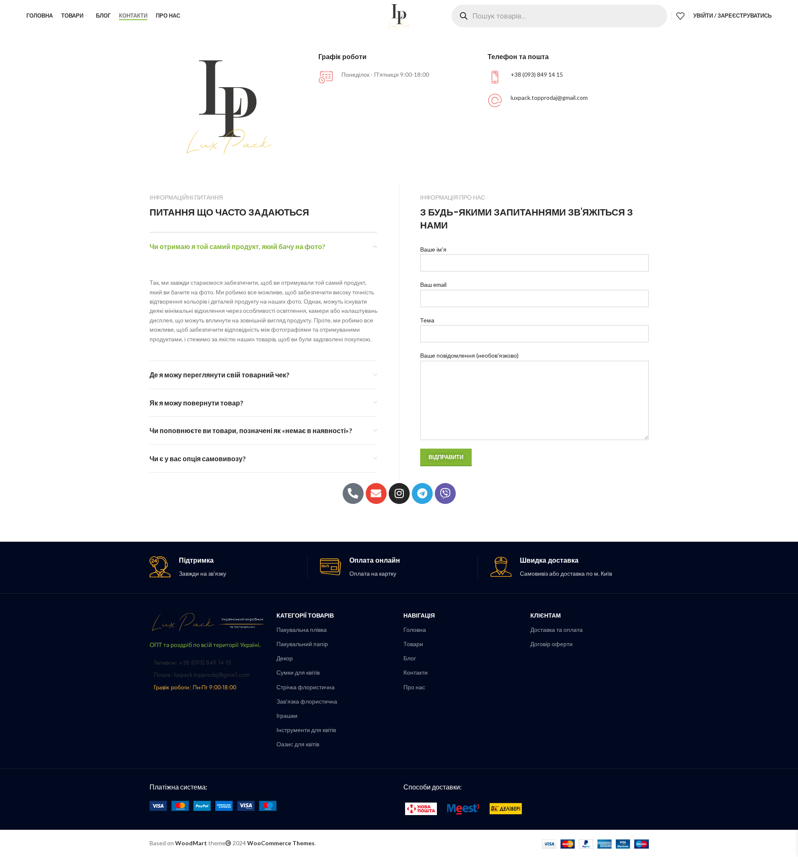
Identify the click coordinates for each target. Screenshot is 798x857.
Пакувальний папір (302, 643)
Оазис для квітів (297, 744)
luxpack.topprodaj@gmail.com (549, 97)
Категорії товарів (305, 615)
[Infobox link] (228, 567)
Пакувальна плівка (301, 629)
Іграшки (286, 715)
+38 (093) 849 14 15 (537, 74)
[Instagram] (399, 493)
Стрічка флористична (305, 687)
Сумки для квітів (298, 672)
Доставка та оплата (556, 629)
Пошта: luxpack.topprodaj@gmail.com (202, 674)
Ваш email (433, 284)
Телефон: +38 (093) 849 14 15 (192, 662)
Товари (413, 643)
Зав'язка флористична (306, 701)
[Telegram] (422, 493)
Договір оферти (551, 643)
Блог (409, 658)
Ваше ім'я (433, 249)
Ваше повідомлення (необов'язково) (469, 355)
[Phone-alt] (353, 493)
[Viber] (445, 493)
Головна (414, 629)
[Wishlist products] (680, 16)
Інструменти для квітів (306, 729)
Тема (427, 320)
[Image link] (209, 621)
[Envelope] (376, 493)
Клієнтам (545, 615)
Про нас (414, 687)
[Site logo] (399, 14)
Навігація (419, 615)
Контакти (415, 672)
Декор (284, 658)
